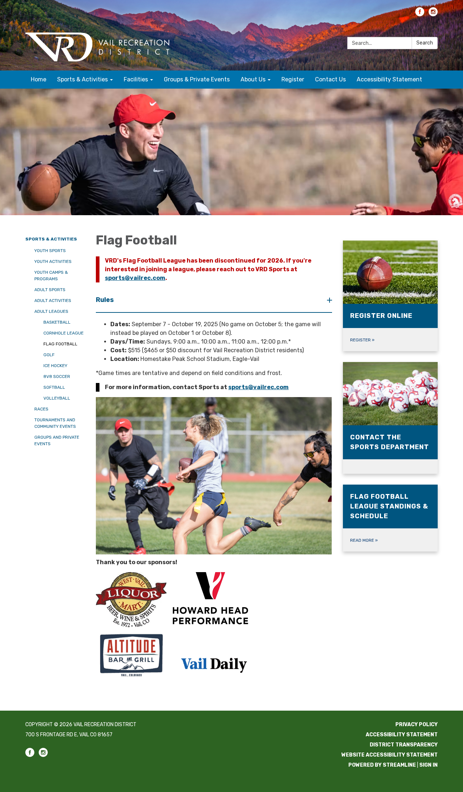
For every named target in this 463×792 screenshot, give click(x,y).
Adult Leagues (51, 311)
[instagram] (433, 14)
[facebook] (419, 14)
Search (424, 43)
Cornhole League (63, 333)
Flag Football (60, 343)
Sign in (428, 765)
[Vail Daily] (213, 664)
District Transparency (404, 745)
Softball (54, 387)
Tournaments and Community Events (55, 423)
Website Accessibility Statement (389, 755)
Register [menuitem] (292, 79)
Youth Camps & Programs (51, 275)
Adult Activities (52, 300)
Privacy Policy (416, 724)
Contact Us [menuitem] (330, 79)
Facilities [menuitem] (136, 79)
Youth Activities (53, 261)
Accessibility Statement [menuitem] (389, 79)
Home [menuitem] (38, 79)
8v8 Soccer (56, 376)
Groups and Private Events (56, 440)
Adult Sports (49, 289)
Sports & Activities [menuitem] (82, 79)
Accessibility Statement (402, 735)
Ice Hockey (55, 365)
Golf (49, 354)
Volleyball (56, 398)
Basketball (57, 322)
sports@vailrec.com (135, 277)
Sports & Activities (51, 239)
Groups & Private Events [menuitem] (197, 79)
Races (41, 409)
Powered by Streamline (382, 765)
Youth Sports (50, 250)
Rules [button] (105, 300)
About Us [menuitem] (253, 79)
